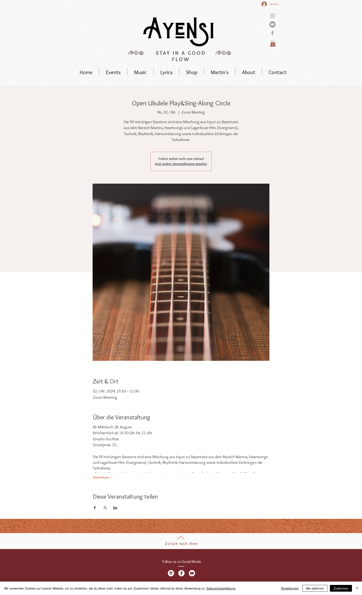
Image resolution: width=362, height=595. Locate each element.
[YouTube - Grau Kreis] (272, 24)
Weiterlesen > (102, 477)
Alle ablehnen (315, 588)
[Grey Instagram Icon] (272, 16)
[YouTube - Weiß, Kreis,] (192, 573)
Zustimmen (341, 588)
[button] (273, 43)
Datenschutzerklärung (220, 588)
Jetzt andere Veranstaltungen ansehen (181, 164)
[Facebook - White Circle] (181, 573)
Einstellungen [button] (290, 588)
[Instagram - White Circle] (171, 573)
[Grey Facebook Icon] (272, 33)
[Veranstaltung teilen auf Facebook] (95, 507)
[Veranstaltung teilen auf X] (105, 507)
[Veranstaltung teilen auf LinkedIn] (115, 507)
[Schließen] (356, 588)
